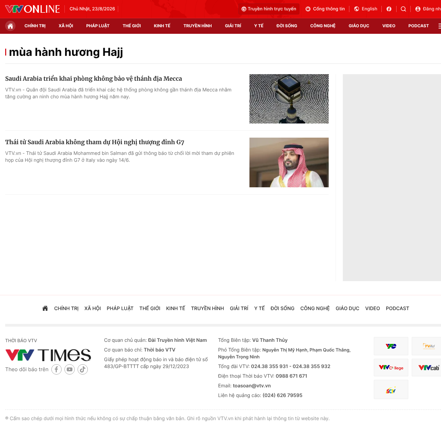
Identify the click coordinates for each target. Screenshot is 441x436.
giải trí (233, 25)
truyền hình (197, 25)
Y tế (259, 25)
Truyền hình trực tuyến (272, 9)
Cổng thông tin (329, 9)
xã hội (66, 25)
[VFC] (391, 346)
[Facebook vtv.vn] (391, 9)
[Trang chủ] (10, 26)
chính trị (34, 25)
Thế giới (132, 25)
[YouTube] (69, 369)
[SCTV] (391, 389)
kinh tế (162, 25)
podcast (419, 25)
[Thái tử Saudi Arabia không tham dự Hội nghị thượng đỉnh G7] (289, 162)
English (369, 9)
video (389, 25)
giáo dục (359, 25)
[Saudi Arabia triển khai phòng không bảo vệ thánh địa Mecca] (289, 99)
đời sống (287, 25)
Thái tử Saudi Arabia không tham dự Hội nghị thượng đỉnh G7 (94, 142)
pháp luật (98, 25)
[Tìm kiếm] (406, 9)
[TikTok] (83, 369)
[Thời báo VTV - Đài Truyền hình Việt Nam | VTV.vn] (32, 9)
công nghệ (323, 25)
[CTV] (391, 367)
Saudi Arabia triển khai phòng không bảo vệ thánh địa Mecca (93, 78)
